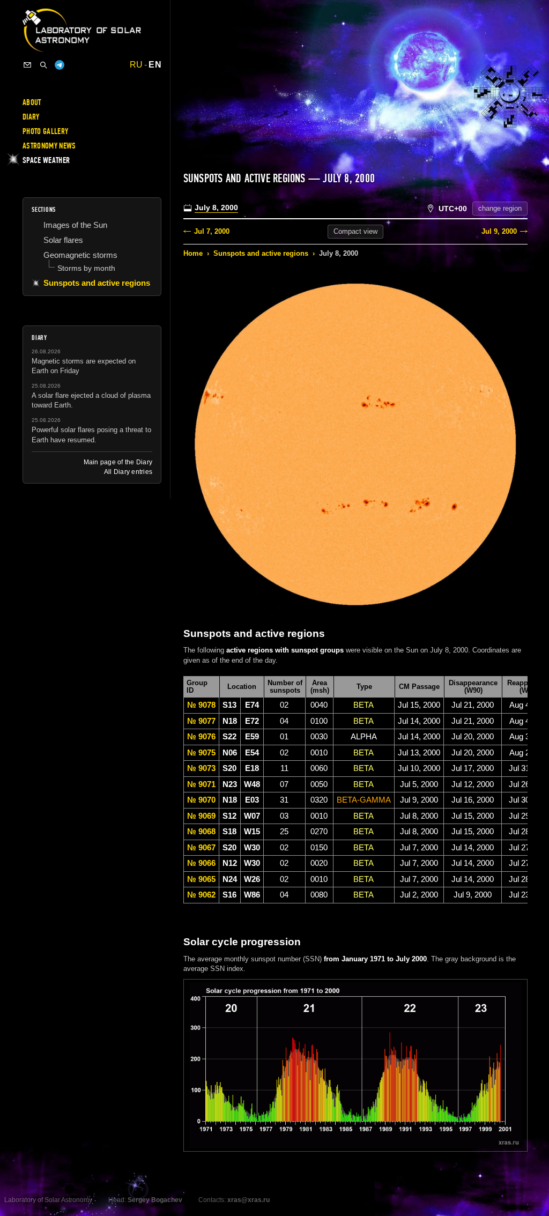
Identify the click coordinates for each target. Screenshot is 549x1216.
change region (500, 208)
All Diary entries (128, 472)
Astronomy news (49, 145)
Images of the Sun (75, 224)
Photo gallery (45, 131)
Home (193, 253)
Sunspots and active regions (260, 253)
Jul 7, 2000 (211, 231)
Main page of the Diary (118, 462)
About (32, 102)
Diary (31, 117)
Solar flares (63, 239)
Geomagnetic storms (80, 254)
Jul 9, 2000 (499, 231)
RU (136, 65)
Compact (355, 231)
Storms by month (86, 268)
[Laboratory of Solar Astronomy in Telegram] (59, 65)
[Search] (43, 65)
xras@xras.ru (248, 1200)
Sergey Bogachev (155, 1200)
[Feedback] (27, 65)
